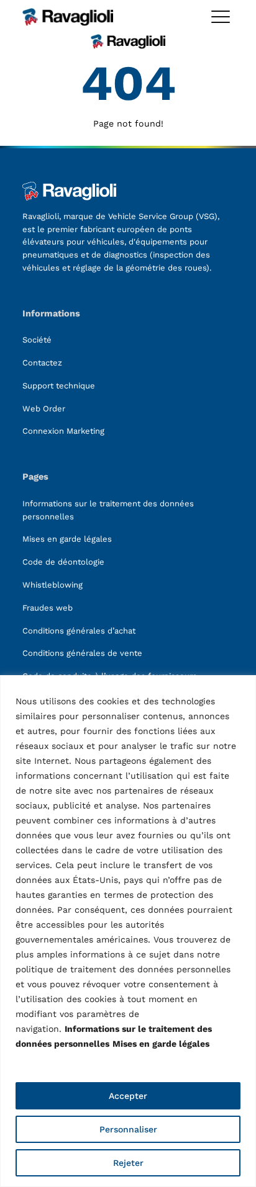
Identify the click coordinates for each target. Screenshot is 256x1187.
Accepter (128, 1096)
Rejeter (128, 1163)
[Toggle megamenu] (221, 17)
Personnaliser (128, 1129)
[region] (128, 931)
